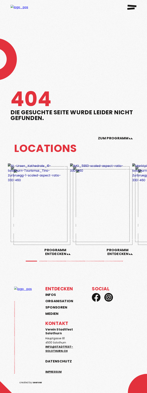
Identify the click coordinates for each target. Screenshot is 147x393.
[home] (21, 7)
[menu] (131, 7)
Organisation (59, 301)
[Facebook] (96, 297)
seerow (37, 382)
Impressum (53, 372)
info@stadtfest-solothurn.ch (59, 349)
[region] (73, 207)
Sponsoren (56, 307)
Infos (50, 294)
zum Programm (113, 138)
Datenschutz (58, 361)
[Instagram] (108, 297)
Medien (52, 313)
